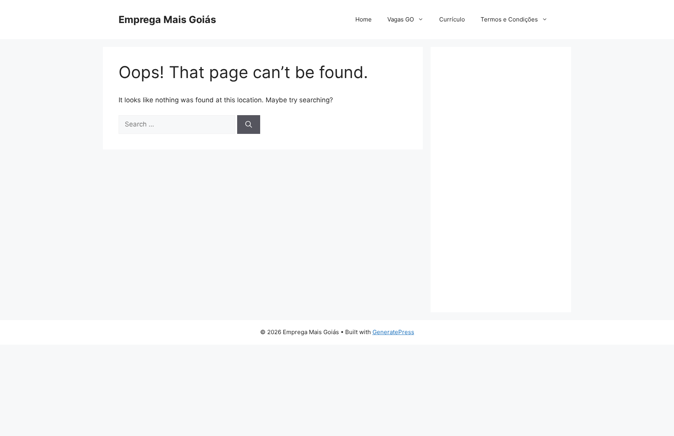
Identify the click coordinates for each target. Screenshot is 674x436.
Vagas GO (400, 19)
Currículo (452, 19)
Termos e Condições (509, 19)
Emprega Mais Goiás (167, 19)
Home (363, 19)
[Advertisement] (500, 179)
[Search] (248, 124)
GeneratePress (393, 332)
